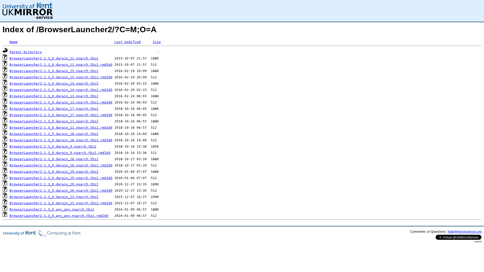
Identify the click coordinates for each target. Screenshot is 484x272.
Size (157, 42)
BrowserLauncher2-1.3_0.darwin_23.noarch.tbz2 (54, 197)
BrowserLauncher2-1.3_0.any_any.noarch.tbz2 (52, 209)
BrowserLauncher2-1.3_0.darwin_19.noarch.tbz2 (54, 172)
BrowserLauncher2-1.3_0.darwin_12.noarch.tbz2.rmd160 (61, 64)
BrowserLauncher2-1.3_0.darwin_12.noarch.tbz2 (54, 58)
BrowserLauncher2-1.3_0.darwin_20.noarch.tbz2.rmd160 (61, 190)
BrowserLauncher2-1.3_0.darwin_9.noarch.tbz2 (53, 146)
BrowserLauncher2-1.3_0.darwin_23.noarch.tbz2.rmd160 (61, 203)
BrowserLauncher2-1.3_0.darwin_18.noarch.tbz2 (54, 134)
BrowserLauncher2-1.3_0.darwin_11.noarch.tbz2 (54, 121)
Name (14, 42)
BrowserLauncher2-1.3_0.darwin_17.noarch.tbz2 (54, 109)
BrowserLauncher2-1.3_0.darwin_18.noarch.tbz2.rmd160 (61, 140)
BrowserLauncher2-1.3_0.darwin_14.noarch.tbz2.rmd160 (61, 90)
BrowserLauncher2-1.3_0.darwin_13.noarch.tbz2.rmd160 (61, 102)
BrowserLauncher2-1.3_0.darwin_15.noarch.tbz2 (54, 71)
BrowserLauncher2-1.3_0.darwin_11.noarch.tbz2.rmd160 (61, 127)
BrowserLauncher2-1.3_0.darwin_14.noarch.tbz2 (54, 83)
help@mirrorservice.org (464, 231)
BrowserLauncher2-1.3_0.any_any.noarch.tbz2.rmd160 (59, 216)
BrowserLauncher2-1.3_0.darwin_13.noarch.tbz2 (54, 96)
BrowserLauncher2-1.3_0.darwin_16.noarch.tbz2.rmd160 (61, 165)
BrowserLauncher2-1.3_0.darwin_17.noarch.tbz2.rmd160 (61, 115)
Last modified (127, 42)
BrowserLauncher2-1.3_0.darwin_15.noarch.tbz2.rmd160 (61, 77)
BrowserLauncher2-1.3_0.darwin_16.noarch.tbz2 (54, 159)
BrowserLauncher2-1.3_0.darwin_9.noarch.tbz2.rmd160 (60, 153)
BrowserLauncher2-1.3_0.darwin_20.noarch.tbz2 (54, 184)
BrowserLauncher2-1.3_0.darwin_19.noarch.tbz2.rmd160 (61, 178)
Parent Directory (26, 52)
